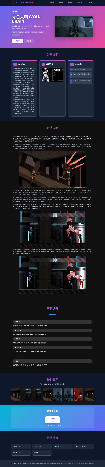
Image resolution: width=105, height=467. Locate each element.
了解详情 (29, 41)
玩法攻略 (61, 2)
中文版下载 (89, 2)
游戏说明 (52, 2)
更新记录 (70, 2)
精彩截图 (79, 2)
